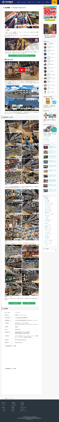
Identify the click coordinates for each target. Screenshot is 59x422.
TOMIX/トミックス (47, 227)
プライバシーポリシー (25, 410)
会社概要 (22, 404)
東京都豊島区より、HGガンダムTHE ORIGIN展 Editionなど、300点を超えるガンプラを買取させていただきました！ (52, 147)
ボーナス (43, 2)
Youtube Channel (23, 407)
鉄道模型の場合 (47, 139)
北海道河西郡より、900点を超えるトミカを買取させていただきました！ (52, 171)
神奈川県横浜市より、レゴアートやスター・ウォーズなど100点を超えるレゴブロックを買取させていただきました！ (52, 190)
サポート (22, 405)
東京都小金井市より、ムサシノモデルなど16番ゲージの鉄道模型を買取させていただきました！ (52, 176)
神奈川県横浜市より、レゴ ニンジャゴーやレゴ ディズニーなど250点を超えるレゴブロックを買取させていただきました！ (52, 152)
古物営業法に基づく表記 (29, 419)
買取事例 (47, 2)
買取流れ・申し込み (31, 2)
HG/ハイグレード (47, 204)
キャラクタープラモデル (48, 213)
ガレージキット (46, 224)
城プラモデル (47, 215)
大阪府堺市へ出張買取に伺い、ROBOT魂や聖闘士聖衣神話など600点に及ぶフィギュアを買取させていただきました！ (52, 180)
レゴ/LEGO (3, 409)
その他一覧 (3, 410)
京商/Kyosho (46, 236)
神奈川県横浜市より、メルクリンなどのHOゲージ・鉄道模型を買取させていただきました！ (52, 185)
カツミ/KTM (46, 232)
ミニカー (45, 235)
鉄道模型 (45, 226)
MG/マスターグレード (48, 202)
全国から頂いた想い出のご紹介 (22, 55)
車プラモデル (47, 206)
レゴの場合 (46, 137)
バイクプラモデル (47, 207)
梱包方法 (13, 410)
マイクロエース (47, 230)
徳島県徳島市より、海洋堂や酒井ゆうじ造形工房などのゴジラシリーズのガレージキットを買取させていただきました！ (52, 156)
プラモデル (46, 200)
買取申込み (13, 409)
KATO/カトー (47, 229)
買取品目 (18, 2)
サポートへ (29, 303)
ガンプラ (46, 201)
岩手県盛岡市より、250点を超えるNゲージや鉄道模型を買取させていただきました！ (52, 166)
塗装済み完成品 (47, 220)
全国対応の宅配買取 (17, 243)
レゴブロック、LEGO (47, 240)
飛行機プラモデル (47, 210)
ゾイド (46, 218)
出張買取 (29, 243)
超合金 (45, 223)
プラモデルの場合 (47, 136)
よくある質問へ (14, 303)
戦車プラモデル (47, 209)
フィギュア (46, 221)
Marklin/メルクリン (47, 233)
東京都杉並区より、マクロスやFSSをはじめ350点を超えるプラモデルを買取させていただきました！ (52, 161)
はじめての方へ (24, 2)
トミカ (46, 238)
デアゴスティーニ (46, 243)
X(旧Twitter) (23, 409)
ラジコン (45, 244)
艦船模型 (46, 212)
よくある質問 (38, 2)
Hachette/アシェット (47, 241)
